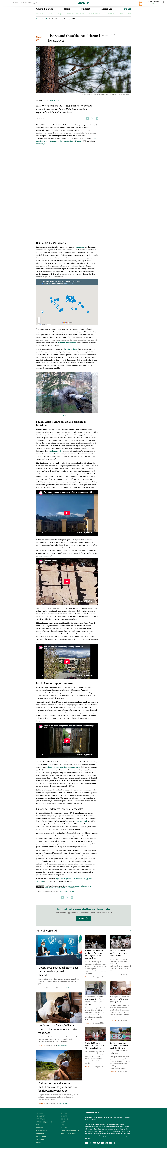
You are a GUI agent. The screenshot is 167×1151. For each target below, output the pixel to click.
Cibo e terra (110, 14)
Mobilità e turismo (95, 14)
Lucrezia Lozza (54, 100)
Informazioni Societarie (70, 1131)
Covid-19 (39, 38)
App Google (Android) (44, 1122)
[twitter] (90, 1143)
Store (17, 3)
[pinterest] (94, 1143)
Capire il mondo (44, 8)
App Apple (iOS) (41, 1119)
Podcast (85, 8)
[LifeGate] (83, 3)
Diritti (50, 14)
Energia (59, 14)
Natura (61, 891)
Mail (62, 1125)
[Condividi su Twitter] (92, 118)
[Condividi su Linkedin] (97, 118)
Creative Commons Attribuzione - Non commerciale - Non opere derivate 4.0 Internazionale (68, 886)
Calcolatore (41, 1137)
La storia (64, 1122)
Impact (127, 8)
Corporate (40, 1134)
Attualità (39, 1113)
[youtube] (102, 1143)
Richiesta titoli (42, 1131)
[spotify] (98, 1143)
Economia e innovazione (75, 14)
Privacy (63, 1128)
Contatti (64, 1116)
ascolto (71, 891)
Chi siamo (64, 1119)
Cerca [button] (38, 3)
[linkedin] (110, 1143)
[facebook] (86, 1143)
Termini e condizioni (68, 1134)
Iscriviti (82, 919)
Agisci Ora (106, 8)
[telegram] (114, 1143)
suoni (66, 891)
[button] (95, 392)
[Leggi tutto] (129, 931)
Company (64, 1113)
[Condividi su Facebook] (87, 118)
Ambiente (39, 14)
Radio (67, 8)
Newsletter (27, 3)
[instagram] (106, 1143)
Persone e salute (125, 14)
